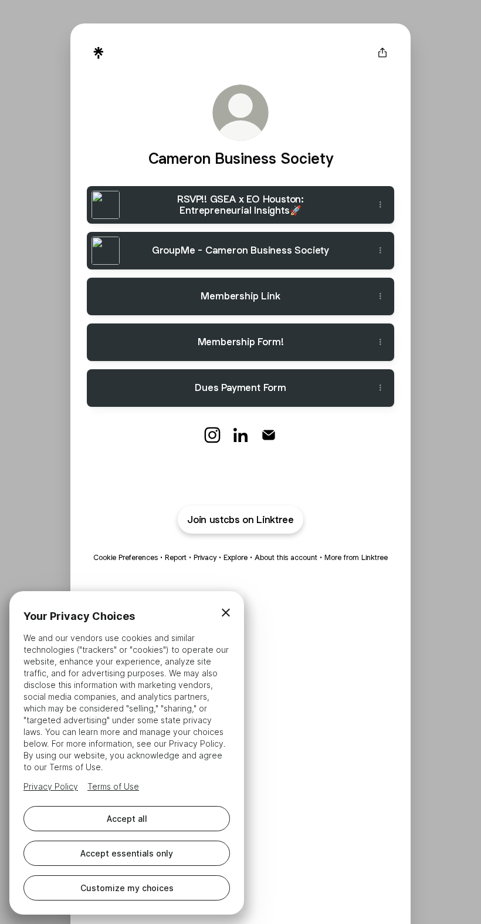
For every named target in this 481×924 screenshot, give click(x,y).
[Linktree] (98, 53)
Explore (235, 557)
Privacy (205, 557)
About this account (286, 557)
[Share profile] (382, 53)
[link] (212, 435)
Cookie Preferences (125, 557)
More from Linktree (356, 557)
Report (176, 557)
